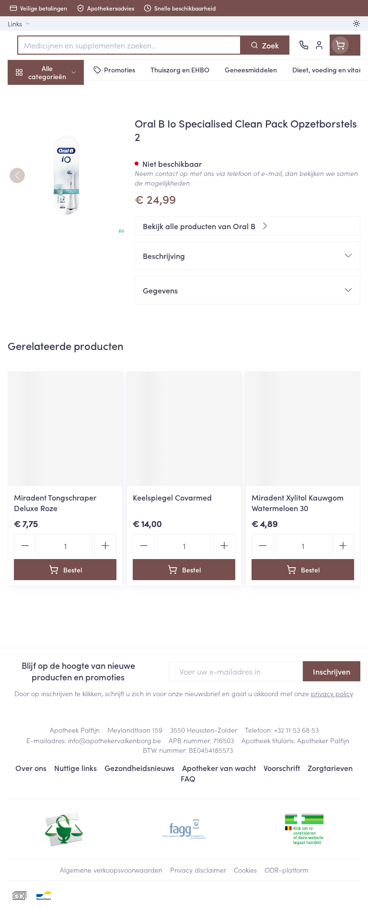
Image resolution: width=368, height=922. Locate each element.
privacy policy (332, 693)
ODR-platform (286, 870)
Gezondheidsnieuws (139, 767)
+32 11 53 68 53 (296, 730)
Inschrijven (331, 671)
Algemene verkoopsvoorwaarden (111, 870)
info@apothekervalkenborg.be (114, 740)
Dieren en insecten (61, 275)
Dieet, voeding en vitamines (61, 149)
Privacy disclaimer (198, 870)
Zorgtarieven (330, 767)
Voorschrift (282, 767)
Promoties (25, 92)
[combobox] (129, 45)
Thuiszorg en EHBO (61, 252)
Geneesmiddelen (61, 298)
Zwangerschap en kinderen (61, 180)
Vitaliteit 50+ (61, 206)
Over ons (30, 767)
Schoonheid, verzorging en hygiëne (61, 118)
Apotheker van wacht (219, 767)
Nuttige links (75, 767)
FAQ (188, 778)
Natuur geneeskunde (61, 229)
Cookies (245, 870)
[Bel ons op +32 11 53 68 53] (304, 45)
